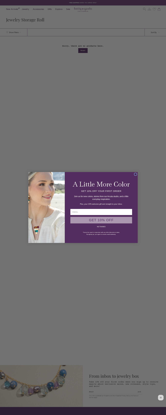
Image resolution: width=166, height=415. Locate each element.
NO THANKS (101, 227)
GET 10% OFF (101, 220)
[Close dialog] (135, 174)
